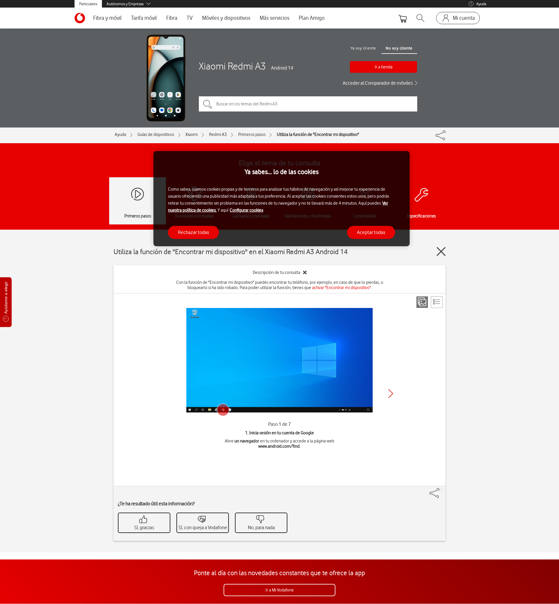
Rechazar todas (193, 232)
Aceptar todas (371, 232)
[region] (281, 198)
